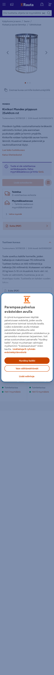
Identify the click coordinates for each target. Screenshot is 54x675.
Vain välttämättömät (27, 368)
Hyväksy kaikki (27, 360)
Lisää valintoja (26, 376)
